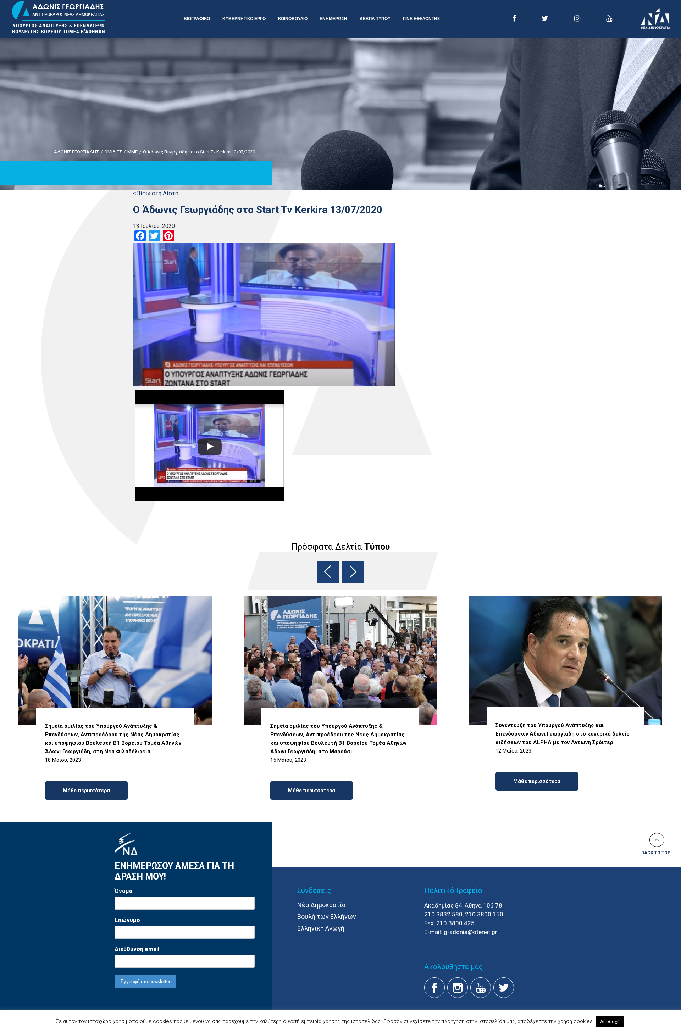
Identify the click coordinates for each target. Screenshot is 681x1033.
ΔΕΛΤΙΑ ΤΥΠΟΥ (375, 18)
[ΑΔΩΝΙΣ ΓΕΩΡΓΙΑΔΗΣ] (58, 17)
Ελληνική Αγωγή (320, 928)
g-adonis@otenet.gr (470, 932)
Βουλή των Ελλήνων (326, 916)
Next (353, 572)
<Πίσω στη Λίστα (155, 193)
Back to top (655, 852)
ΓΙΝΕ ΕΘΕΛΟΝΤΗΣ (421, 18)
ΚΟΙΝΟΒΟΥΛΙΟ (293, 18)
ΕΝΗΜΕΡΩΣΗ (333, 18)
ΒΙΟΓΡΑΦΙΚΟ (197, 18)
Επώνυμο (127, 920)
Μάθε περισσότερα (86, 790)
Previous (328, 572)
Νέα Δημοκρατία (321, 905)
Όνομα (123, 891)
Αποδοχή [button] (610, 1021)
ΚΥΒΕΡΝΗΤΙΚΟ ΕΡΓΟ (244, 18)
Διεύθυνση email (137, 949)
